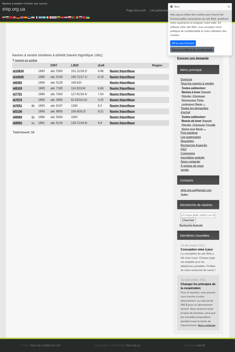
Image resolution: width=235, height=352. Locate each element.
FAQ (184, 149)
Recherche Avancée (194, 145)
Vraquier (206, 91)
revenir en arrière (26, 60)
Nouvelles (187, 141)
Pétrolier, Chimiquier (193, 96)
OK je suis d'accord (183, 43)
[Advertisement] (79, 39)
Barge (198, 104)
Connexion (188, 153)
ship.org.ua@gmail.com (196, 190)
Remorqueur (189, 100)
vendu (185, 169)
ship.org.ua (13, 9)
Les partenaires (160, 10)
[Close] (229, 7)
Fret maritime (189, 132)
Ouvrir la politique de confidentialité (192, 49)
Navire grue (188, 128)
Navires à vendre (12, 3)
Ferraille (210, 124)
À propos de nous (192, 165)
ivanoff (200, 345)
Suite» (184, 194)
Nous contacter (190, 161)
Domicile (186, 79)
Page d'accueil (136, 10)
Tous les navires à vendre (197, 83)
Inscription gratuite (193, 157)
